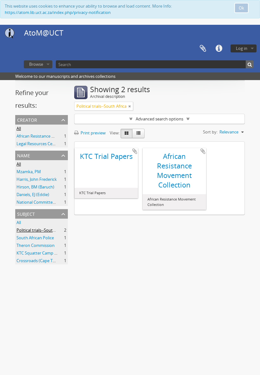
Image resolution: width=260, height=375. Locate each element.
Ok (241, 8)
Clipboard (203, 49)
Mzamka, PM (28, 171)
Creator (27, 119)
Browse (36, 64)
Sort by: (210, 132)
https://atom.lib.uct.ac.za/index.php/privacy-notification (58, 12)
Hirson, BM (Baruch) (35, 187)
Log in (241, 48)
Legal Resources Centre (38, 144)
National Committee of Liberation (48, 202)
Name (23, 155)
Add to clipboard (135, 151)
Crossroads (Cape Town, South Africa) (51, 260)
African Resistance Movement (44, 136)
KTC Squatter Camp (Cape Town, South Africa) (59, 253)
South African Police (35, 238)
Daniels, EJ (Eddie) (32, 194)
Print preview (93, 133)
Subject (26, 213)
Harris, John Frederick (36, 179)
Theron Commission (35, 245)
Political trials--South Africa (41, 230)
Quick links (219, 49)
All (18, 128)
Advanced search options (159, 119)
